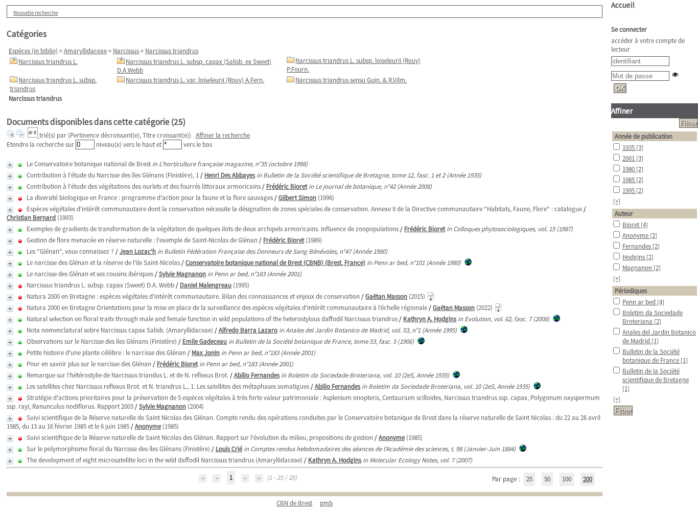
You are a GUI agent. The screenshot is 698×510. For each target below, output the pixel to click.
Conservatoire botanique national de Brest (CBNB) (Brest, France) (275, 262)
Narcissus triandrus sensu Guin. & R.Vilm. (351, 80)
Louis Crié (229, 449)
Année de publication (643, 136)
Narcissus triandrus (171, 51)
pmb (326, 503)
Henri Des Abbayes (229, 175)
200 (587, 479)
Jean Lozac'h (138, 251)
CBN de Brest (294, 503)
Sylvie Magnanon (182, 274)
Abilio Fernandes (257, 375)
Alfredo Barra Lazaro (248, 330)
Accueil (623, 5)
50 (547, 479)
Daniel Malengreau (205, 285)
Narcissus (126, 51)
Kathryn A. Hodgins (429, 319)
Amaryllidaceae (85, 51)
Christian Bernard (31, 217)
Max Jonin (206, 352)
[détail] (10, 165)
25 (529, 479)
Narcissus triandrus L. (48, 61)
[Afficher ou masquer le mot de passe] (675, 74)
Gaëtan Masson (386, 296)
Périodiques (631, 290)
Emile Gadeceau (204, 341)
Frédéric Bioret (286, 186)
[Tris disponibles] (33, 135)
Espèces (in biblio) (33, 51)
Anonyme (148, 426)
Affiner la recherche (223, 135)
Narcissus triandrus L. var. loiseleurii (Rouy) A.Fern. (195, 80)
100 (566, 479)
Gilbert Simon (297, 197)
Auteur (624, 213)
